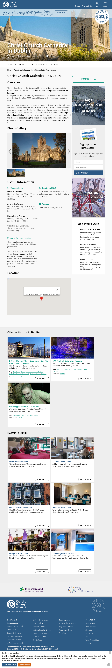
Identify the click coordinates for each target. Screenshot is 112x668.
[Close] (57, 289)
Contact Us (87, 6)
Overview (12, 64)
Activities (16, 415)
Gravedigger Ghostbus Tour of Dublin (25, 406)
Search (97, 6)
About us (89, 630)
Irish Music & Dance (39, 637)
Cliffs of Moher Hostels (14, 636)
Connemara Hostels (14, 640)
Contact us (32, 242)
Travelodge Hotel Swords (63, 553)
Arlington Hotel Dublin (18, 553)
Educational (77, 369)
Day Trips (16, 372)
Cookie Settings (24, 664)
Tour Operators (91, 627)
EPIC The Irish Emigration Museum (67, 361)
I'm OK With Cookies (9, 664)
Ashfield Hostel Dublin (61, 461)
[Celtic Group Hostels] (10, 4)
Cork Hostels (11, 630)
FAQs (77, 6)
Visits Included (35, 374)
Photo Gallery (26, 64)
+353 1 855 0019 (16, 611)
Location (54, 64)
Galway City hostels (14, 633)
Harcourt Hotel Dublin (61, 507)
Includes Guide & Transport (19, 374)
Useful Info (41, 64)
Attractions (68, 369)
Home (9, 70)
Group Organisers (92, 623)
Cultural (55, 371)
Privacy (88, 643)
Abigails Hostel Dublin (18, 461)
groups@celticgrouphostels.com (35, 611)
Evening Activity (26, 415)
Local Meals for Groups (67, 623)
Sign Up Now (82, 173)
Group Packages (38, 623)
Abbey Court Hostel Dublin (20, 507)
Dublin (19, 376)
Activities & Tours (21, 70)
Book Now (88, 79)
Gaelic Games (38, 640)
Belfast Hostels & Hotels (15, 643)
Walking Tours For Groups (42, 630)
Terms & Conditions (92, 640)
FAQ (87, 637)
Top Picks (60, 369)
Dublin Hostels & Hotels (15, 626)
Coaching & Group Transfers (65, 631)
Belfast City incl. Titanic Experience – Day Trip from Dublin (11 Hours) (28, 362)
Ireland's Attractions (40, 633)
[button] (41, 299)
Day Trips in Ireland (66, 627)
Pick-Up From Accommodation (32, 372)
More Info (41, 379)
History (43, 374)
